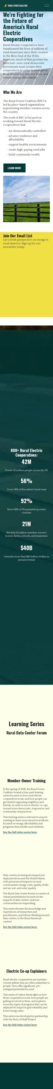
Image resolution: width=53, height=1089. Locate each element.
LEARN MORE (14, 168)
